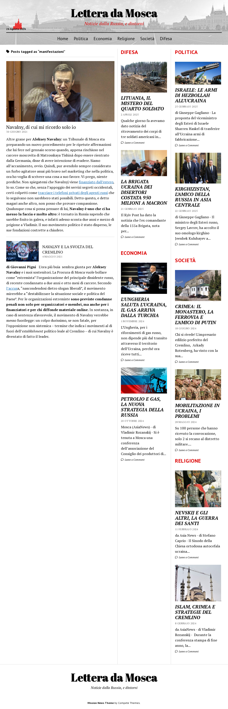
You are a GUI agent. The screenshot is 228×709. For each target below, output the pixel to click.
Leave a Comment (188, 145)
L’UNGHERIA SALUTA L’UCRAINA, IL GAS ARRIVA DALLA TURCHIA (144, 307)
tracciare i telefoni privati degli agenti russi (73, 192)
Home (62, 38)
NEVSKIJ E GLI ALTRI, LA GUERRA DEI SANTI (196, 518)
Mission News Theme (101, 703)
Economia (103, 38)
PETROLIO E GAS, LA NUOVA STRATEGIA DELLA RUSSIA (142, 407)
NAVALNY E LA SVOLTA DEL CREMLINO (67, 249)
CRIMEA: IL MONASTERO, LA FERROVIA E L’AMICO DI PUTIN (195, 314)
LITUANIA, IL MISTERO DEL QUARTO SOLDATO (142, 103)
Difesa (166, 38)
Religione (126, 38)
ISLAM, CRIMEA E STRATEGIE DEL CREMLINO (195, 612)
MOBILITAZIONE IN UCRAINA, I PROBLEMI (197, 411)
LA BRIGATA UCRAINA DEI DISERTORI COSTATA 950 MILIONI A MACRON (144, 192)
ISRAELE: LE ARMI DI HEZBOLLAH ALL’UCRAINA (196, 95)
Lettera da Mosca (114, 12)
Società (147, 38)
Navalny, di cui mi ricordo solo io (41, 127)
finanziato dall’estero (96, 181)
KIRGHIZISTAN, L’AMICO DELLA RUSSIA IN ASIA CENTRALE (193, 197)
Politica (81, 38)
